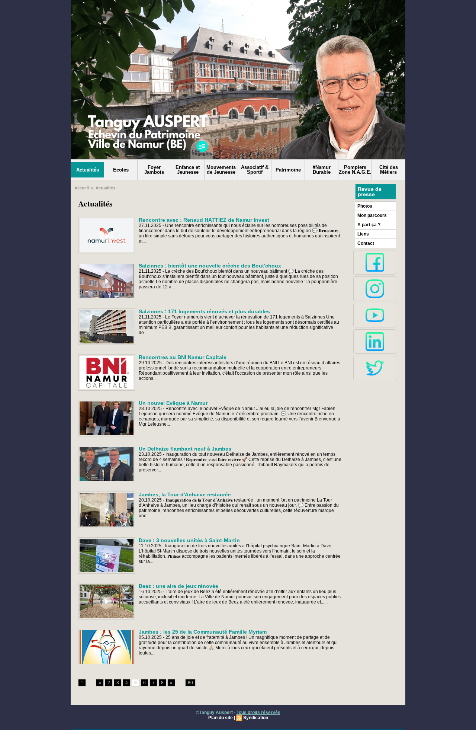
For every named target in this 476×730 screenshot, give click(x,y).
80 (190, 682)
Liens (363, 234)
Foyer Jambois (154, 169)
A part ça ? (368, 224)
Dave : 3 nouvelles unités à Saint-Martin (189, 540)
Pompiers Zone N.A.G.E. (355, 169)
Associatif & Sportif (254, 169)
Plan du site (220, 717)
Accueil (81, 188)
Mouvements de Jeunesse (221, 169)
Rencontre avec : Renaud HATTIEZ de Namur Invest (204, 220)
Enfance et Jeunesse (188, 169)
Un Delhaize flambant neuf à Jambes (185, 449)
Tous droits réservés (258, 712)
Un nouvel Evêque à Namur (173, 403)
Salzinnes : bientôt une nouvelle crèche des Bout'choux (210, 266)
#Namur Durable (322, 169)
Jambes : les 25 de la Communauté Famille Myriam (203, 632)
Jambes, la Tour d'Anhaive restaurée (185, 494)
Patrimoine (288, 170)
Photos (364, 206)
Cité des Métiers (388, 169)
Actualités (87, 170)
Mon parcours (372, 215)
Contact (365, 243)
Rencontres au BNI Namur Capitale (182, 357)
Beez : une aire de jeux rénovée (178, 586)
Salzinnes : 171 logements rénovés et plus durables (204, 311)
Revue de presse (370, 191)
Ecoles (121, 170)
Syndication (255, 717)
